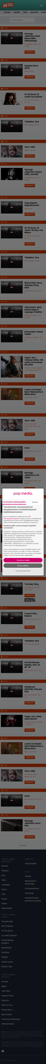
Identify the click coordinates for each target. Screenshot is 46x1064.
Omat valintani (23, 566)
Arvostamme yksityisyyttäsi (14, 502)
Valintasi (35, 502)
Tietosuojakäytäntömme (23, 571)
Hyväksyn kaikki (23, 560)
